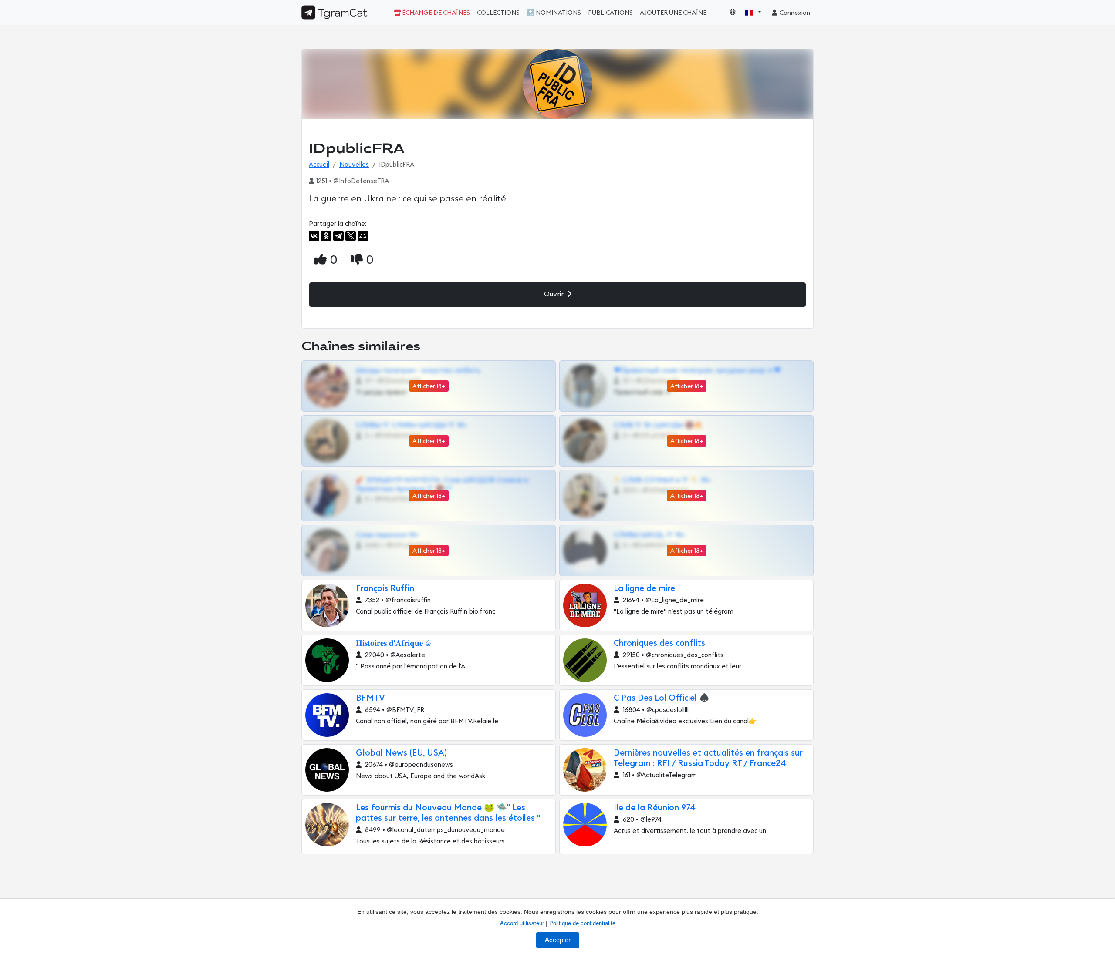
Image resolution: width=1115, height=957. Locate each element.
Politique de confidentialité (582, 923)
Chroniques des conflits (659, 643)
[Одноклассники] (326, 236)
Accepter (558, 940)
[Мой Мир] (363, 236)
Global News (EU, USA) (401, 753)
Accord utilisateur (522, 923)
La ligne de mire (644, 588)
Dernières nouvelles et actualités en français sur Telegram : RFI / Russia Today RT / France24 (708, 758)
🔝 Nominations (554, 13)
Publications (610, 13)
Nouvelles (354, 164)
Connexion (794, 13)
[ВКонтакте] (314, 236)
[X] (350, 236)
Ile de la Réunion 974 (655, 808)
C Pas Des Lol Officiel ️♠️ (662, 698)
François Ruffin (385, 588)
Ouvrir (554, 294)
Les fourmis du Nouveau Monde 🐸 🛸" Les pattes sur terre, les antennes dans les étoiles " (448, 813)
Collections (498, 13)
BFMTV (370, 698)
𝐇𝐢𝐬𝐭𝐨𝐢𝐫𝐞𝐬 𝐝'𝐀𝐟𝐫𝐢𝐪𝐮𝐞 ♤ (394, 643)
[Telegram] (338, 236)
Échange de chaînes (435, 13)
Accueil (319, 164)
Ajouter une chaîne (673, 13)
